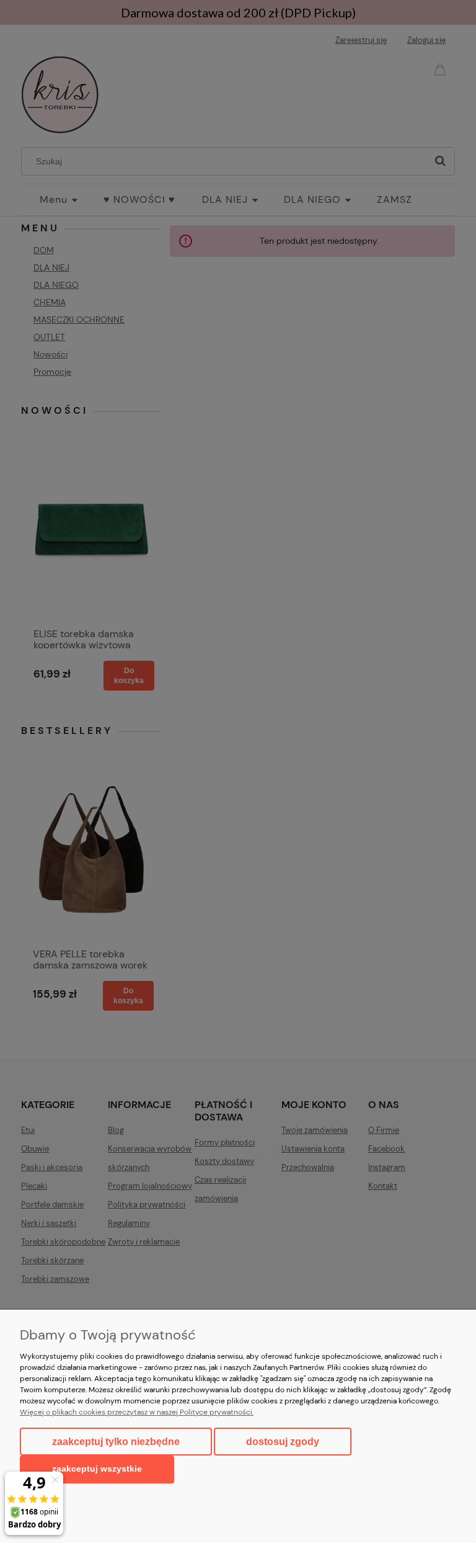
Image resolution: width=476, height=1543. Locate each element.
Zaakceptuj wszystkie (97, 1469)
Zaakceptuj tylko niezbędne (116, 1441)
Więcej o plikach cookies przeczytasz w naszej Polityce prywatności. (136, 1412)
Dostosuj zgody (282, 1441)
